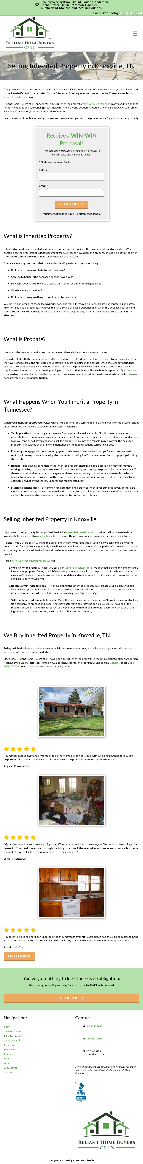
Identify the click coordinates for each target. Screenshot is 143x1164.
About (7, 1063)
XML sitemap (10, 1067)
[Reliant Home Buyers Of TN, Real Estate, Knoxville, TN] (80, 1092)
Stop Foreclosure (12, 1031)
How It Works (11, 1049)
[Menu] (135, 33)
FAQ (6, 1058)
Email (43, 185)
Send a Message (94, 1038)
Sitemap (8, 1072)
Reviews (8, 1054)
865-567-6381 (12, 666)
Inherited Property (13, 1035)
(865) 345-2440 (131, 13)
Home (7, 1026)
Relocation (9, 1045)
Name (44, 169)
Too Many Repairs (13, 1040)
